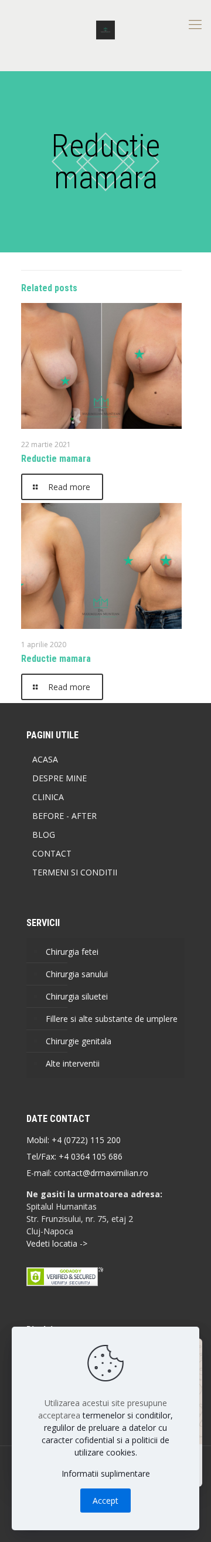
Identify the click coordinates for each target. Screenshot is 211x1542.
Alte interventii (73, 1063)
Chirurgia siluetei (77, 996)
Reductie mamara (56, 458)
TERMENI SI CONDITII (74, 872)
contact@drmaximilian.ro (101, 1172)
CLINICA (48, 796)
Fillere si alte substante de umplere (112, 1018)
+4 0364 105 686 (89, 1156)
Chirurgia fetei (72, 951)
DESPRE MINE (59, 778)
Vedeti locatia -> (56, 1243)
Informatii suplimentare (106, 1473)
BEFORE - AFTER (64, 815)
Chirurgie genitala (78, 1041)
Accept (105, 1500)
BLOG (43, 834)
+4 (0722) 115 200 (86, 1139)
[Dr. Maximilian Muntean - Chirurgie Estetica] (105, 29)
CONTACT (52, 853)
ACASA (45, 759)
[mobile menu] (195, 24)
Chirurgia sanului (77, 974)
